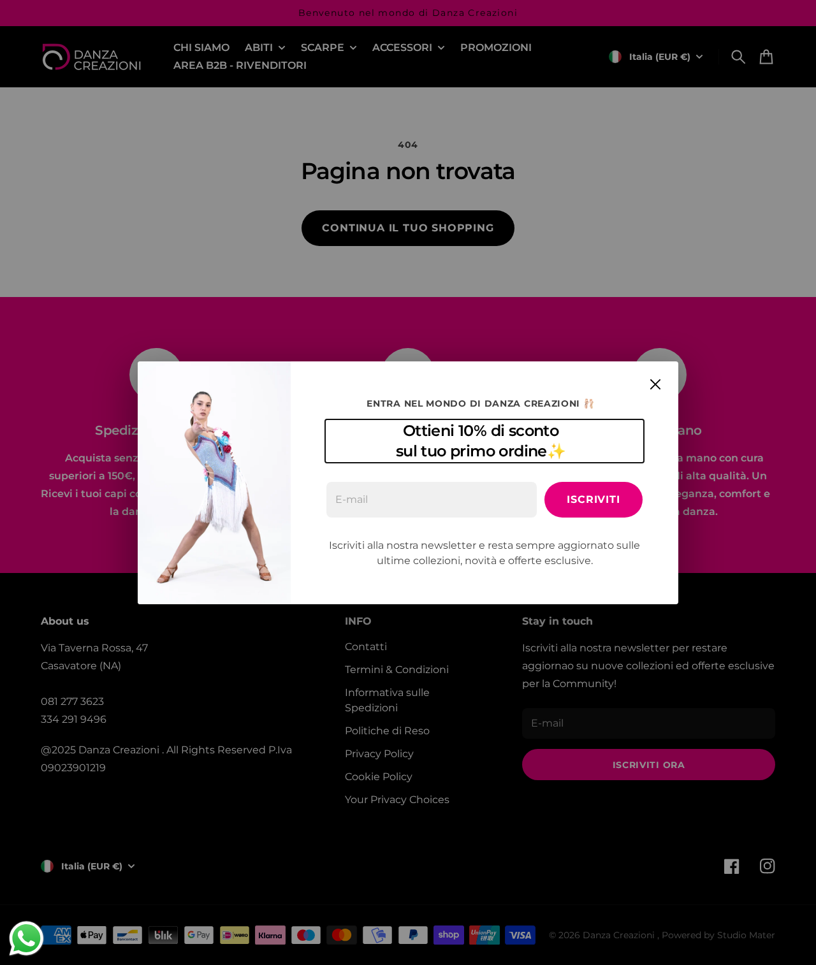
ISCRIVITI (593, 499)
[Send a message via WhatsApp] (26, 938)
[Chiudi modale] (655, 384)
